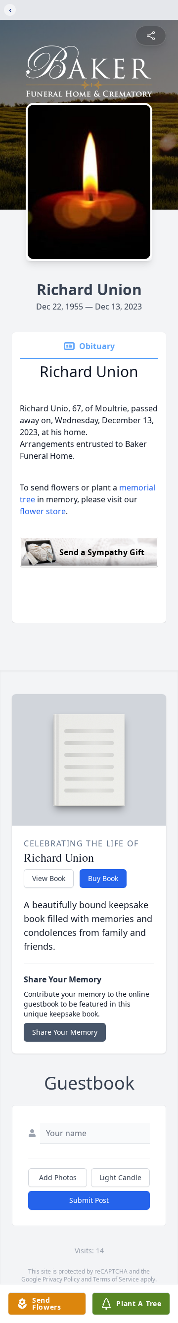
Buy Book (103, 878)
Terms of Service (116, 1279)
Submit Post (89, 1200)
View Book (48, 878)
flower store (43, 511)
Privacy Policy (61, 1279)
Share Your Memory (64, 1032)
